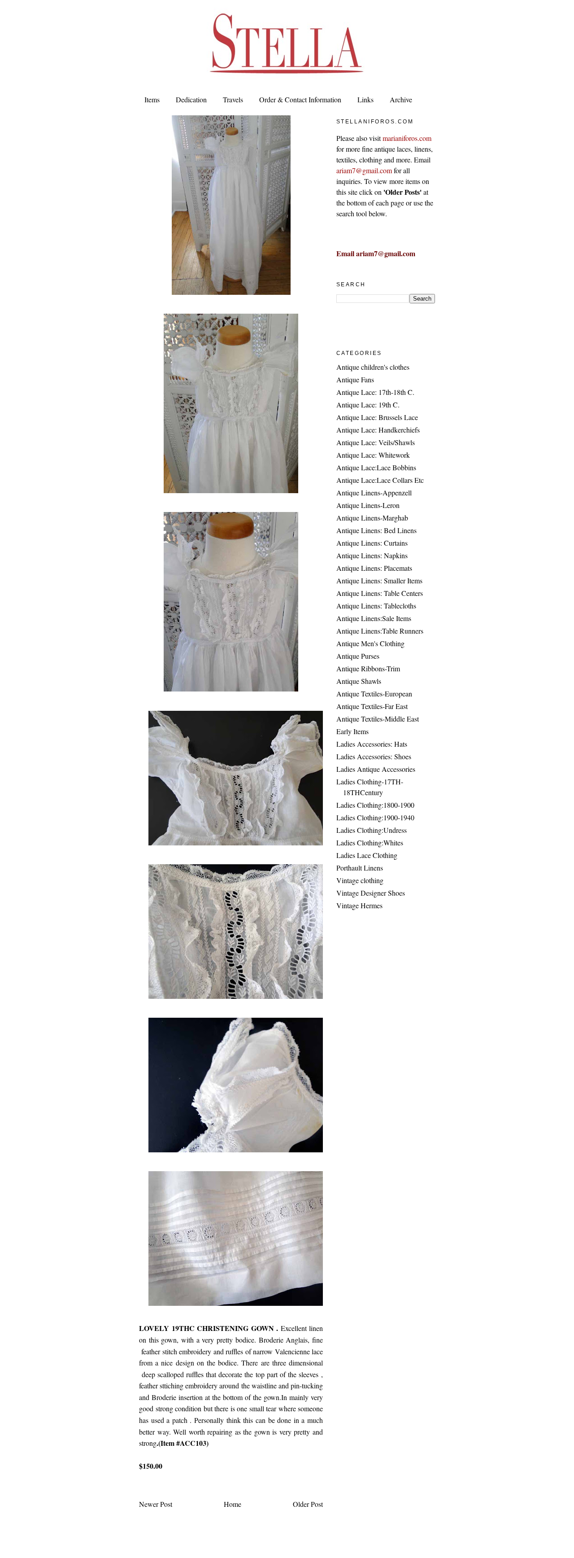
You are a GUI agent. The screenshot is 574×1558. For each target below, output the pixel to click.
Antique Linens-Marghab (372, 517)
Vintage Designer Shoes (370, 892)
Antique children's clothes (372, 367)
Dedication (191, 99)
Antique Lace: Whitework (373, 455)
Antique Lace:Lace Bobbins (376, 467)
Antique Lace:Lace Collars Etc (380, 480)
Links (365, 99)
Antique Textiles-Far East (372, 706)
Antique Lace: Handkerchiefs (378, 429)
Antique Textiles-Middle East (377, 718)
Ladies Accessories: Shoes (373, 756)
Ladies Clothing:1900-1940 (375, 817)
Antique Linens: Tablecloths (376, 605)
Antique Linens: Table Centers (379, 593)
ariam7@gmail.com (364, 170)
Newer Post (155, 1504)
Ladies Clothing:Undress (371, 830)
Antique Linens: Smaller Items (379, 580)
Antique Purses (357, 656)
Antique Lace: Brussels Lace (377, 417)
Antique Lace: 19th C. (368, 404)
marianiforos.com (407, 138)
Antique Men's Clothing (370, 643)
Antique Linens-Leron (368, 505)
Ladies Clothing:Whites (369, 842)
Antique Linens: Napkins (372, 555)
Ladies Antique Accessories (375, 769)
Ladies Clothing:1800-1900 (375, 805)
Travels (233, 99)
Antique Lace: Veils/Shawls (375, 442)
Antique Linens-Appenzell (374, 492)
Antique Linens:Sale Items (373, 618)
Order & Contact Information (300, 99)
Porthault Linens (359, 867)
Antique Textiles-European (374, 693)
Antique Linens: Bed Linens (376, 530)
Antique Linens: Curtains (372, 542)
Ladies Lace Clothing (366, 855)
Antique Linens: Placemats (374, 568)
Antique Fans (355, 379)
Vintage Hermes (359, 905)
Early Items (352, 731)
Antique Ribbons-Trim (368, 668)
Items (152, 99)
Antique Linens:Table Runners (379, 630)
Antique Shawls (358, 681)
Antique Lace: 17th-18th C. (375, 392)
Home (232, 1504)
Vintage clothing (359, 880)
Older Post (308, 1504)
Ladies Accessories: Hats (371, 743)
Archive (401, 99)
